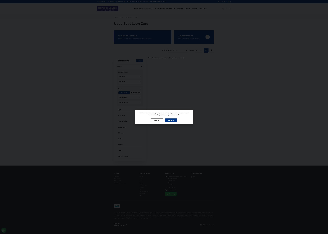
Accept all (171, 120)
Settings (156, 120)
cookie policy (176, 115)
